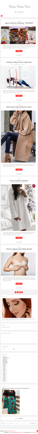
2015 (4, 374)
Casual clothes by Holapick (19, 181)
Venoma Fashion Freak (11, 430)
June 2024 (5, 360)
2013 (4, 377)
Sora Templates (11, 432)
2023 (4, 364)
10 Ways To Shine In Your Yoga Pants (19, 62)
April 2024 (5, 361)
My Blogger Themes (20, 432)
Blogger (21, 418)
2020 (4, 368)
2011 (4, 379)
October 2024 (6, 357)
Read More (19, 95)
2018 (4, 370)
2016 (4, 373)
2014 (4, 375)
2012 (4, 378)
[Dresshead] (11, 401)
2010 (4, 381)
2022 (4, 365)
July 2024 (5, 359)
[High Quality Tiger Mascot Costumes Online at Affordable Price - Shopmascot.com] (19, 388)
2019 (4, 369)
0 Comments (24, 64)
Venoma (19, 21)
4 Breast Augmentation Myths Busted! (19, 249)
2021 (4, 366)
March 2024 (5, 362)
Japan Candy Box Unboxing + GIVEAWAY (19, 23)
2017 (4, 372)
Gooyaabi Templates (34, 432)
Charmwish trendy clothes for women (19, 107)
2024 (4, 356)
